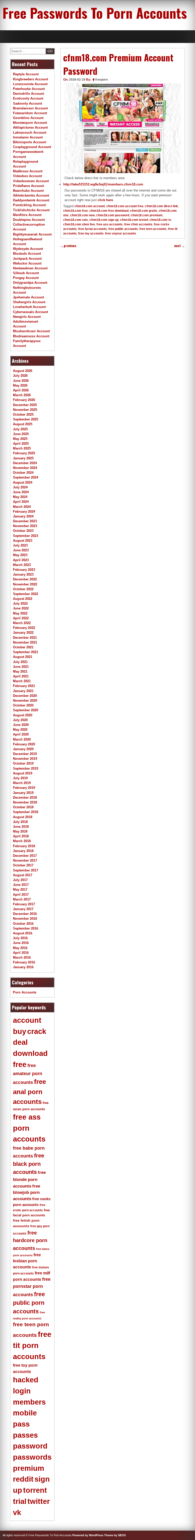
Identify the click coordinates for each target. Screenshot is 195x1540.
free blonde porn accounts (29, 1179)
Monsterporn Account (30, 123)
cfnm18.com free (75, 210)
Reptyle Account (26, 74)
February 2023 (24, 570)
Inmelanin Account (28, 137)
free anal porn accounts (29, 1091)
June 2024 (21, 492)
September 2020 (25, 710)
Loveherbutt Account (29, 307)
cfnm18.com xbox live (79, 224)
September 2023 (25, 536)
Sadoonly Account (27, 103)
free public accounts (123, 229)
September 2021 (25, 652)
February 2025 (24, 453)
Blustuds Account (27, 253)
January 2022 (23, 632)
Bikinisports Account (29, 142)
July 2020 (20, 720)
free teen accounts (153, 229)
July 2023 (20, 545)
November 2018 (25, 802)
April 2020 (21, 734)
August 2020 (22, 715)
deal (20, 1042)
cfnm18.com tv (160, 220)
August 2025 (22, 424)
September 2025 (25, 419)
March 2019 (22, 783)
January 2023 (23, 574)
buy (19, 1031)
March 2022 (22, 623)
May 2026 (20, 385)
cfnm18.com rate (75, 220)
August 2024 (22, 482)
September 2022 (25, 594)
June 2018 (21, 826)
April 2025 (21, 443)
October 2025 (23, 414)
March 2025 (22, 448)
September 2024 (25, 477)
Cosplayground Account (32, 147)
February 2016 (24, 962)
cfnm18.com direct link (161, 206)
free (19, 1064)
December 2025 (25, 405)
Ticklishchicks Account (31, 210)
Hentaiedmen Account (30, 268)
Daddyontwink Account (31, 200)
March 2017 (22, 899)
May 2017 (20, 889)
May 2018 (20, 831)
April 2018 (21, 836)
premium (28, 1468)
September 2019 (25, 768)
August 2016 (22, 933)
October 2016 (23, 924)
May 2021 (20, 671)
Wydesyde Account (28, 249)
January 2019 (23, 793)
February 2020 (24, 744)
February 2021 (24, 686)
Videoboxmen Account (31, 181)
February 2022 (24, 628)
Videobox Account (27, 176)
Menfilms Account (27, 215)
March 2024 (22, 507)
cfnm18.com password (112, 215)
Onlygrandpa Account (30, 283)
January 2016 (23, 967)
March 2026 (22, 395)
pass (21, 1424)
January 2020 (23, 749)
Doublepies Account (29, 220)
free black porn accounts (28, 1163)
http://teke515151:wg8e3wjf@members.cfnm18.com (103, 184)
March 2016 (22, 957)
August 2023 (22, 540)
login (22, 1391)
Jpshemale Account (28, 297)
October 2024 (23, 473)
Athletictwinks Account (31, 195)
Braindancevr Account (30, 108)
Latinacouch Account (29, 132)
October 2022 (23, 589)
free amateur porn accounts (27, 1074)
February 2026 (24, 400)
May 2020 (20, 729)
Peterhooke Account (29, 89)
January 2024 (23, 516)
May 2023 (20, 555)
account (27, 1020)
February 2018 (24, 846)
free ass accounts (109, 224)
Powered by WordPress (87, 1535)
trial (19, 1501)
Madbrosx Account (27, 171)
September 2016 (25, 928)
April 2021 (21, 676)
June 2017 (21, 885)
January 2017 (23, 909)
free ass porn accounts (29, 1128)
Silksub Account (26, 273)
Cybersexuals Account (30, 312)
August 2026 (22, 371)
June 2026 (21, 381)
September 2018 (25, 812)
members (29, 1402)
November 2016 (25, 918)
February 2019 (24, 788)
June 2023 (21, 550)
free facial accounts (92, 229)
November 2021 (25, 642)
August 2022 (22, 599)
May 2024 (20, 497)
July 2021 (20, 662)
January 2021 (23, 691)
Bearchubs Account (28, 191)
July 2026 (20, 375)
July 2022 (20, 603)
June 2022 (21, 608)
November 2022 (25, 584)
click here (105, 200)
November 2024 (25, 468)
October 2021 (23, 647)
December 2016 (25, 914)
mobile (25, 1413)
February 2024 (24, 511)
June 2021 (21, 667)
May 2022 (20, 613)
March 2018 (22, 841)
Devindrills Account (28, 94)
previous (68, 245)
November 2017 (25, 860)
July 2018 (20, 822)
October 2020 (23, 705)
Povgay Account (26, 278)
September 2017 (25, 870)
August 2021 (22, 657)
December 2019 (25, 754)
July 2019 (20, 778)
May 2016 (20, 948)
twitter (38, 1501)
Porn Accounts (24, 992)
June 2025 (21, 434)
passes (25, 1435)
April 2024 (21, 502)
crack (36, 1031)
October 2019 (23, 763)
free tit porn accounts (32, 1345)
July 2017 (20, 880)
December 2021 (25, 637)
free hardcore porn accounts (30, 1240)
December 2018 (25, 797)
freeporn (101, 79)
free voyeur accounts (120, 233)
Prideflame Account (28, 186)
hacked (25, 1380)
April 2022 (21, 618)
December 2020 (25, 696)
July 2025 (20, 429)
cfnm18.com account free (124, 206)
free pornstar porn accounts (32, 1287)
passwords (32, 1457)
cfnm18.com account (89, 206)
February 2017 (24, 904)
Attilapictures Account (30, 127)
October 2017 (23, 865)
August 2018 (22, 817)
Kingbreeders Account (30, 79)
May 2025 (20, 439)
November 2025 (25, 410)
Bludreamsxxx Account (31, 336)
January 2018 (23, 851)
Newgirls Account (27, 317)
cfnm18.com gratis (143, 210)
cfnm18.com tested (134, 220)
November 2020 (25, 700)
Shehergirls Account (29, 302)
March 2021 (22, 681)
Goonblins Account (28, 118)
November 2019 (25, 759)
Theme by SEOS (115, 1535)
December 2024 (25, 463)
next (179, 245)
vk (17, 1512)
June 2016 (21, 943)
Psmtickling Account (29, 205)
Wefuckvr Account (27, 263)
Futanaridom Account (30, 113)
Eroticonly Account (28, 98)
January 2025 (23, 458)
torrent (35, 1490)
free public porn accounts (29, 1303)
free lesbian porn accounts (27, 1261)
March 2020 (22, 739)
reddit (23, 1479)
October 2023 (23, 531)
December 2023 (25, 521)
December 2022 (25, 579)
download (30, 1053)
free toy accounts (91, 233)
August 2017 (22, 875)
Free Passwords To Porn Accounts (95, 12)
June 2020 (21, 725)
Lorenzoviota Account (30, 84)
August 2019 (22, 773)
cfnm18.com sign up (104, 220)
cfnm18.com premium (146, 215)
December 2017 (25, 856)
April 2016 (21, 953)
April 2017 (21, 894)
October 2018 (23, 807)
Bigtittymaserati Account (32, 234)
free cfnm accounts (138, 224)
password (30, 1446)
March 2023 (22, 565)
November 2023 (25, 526)
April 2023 (21, 560)
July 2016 (20, 938)
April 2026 (21, 390)
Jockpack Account (27, 258)
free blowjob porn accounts (26, 1192)
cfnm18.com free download (108, 210)
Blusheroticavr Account (31, 331)
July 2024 (20, 487)
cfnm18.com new (82, 215)
